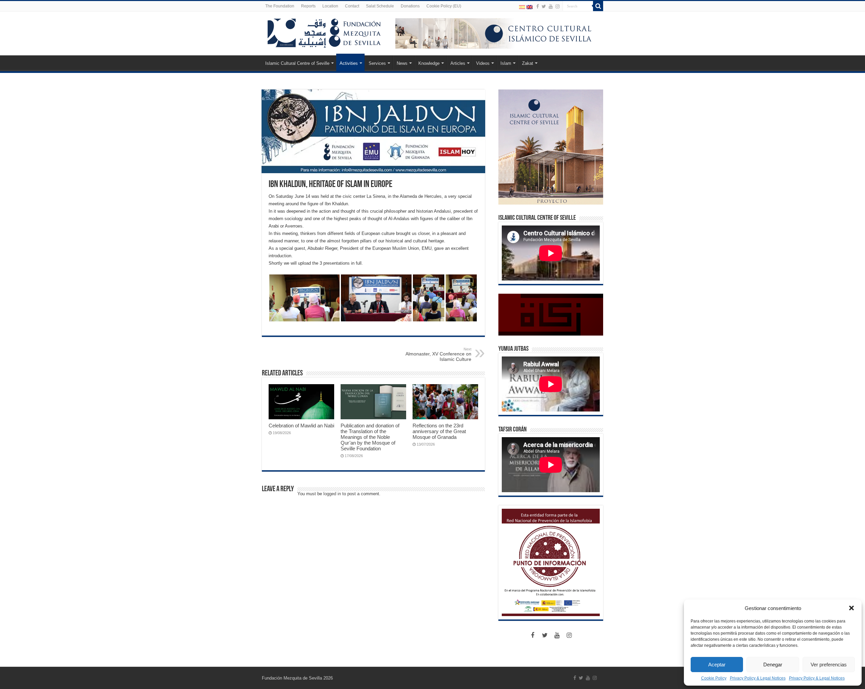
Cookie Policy (713, 678)
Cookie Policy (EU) (443, 6)
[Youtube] (550, 6)
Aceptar (716, 664)
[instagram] (557, 6)
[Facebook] (538, 6)
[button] (851, 608)
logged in (332, 493)
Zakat (527, 63)
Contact (352, 6)
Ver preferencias (829, 664)
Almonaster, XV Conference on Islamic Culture (438, 354)
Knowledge (429, 63)
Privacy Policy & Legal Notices (758, 678)
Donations (410, 6)
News (402, 63)
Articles (457, 63)
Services (377, 63)
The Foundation (279, 6)
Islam (505, 63)
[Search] (598, 6)
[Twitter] (544, 6)
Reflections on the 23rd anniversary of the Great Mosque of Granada (439, 431)
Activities (349, 63)
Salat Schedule (380, 6)
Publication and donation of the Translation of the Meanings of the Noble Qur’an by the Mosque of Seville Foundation (370, 437)
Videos (483, 63)
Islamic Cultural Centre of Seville (297, 63)
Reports (308, 6)
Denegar (772, 664)
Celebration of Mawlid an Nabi (301, 425)
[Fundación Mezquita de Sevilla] (324, 32)
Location (330, 6)
